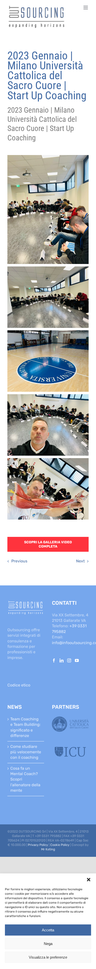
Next (80, 561)
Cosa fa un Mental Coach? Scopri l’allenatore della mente (25, 779)
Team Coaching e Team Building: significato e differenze (25, 727)
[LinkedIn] (62, 660)
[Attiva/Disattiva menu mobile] (86, 7)
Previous (19, 561)
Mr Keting (48, 849)
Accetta (48, 930)
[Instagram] (69, 660)
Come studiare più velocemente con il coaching (25, 752)
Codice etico (18, 685)
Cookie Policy (59, 845)
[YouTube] (77, 660)
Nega (48, 944)
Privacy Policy (38, 845)
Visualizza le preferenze (48, 957)
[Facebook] (54, 660)
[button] (88, 879)
